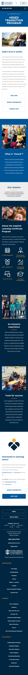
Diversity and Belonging (14, 617)
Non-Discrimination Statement (14, 631)
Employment (14, 546)
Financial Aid (14, 592)
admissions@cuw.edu (14, 543)
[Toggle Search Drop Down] (16, 3)
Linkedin (18, 527)
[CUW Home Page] (7, 3)
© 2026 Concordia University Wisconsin (14, 557)
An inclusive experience (14, 325)
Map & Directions (14, 624)
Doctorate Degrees (14, 649)
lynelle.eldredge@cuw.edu (10, 481)
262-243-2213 (18, 472)
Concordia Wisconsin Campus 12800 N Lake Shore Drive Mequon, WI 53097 (14, 533)
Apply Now (14, 95)
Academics (6, 637)
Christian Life (14, 614)
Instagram (20, 525)
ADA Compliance (14, 604)
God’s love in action (12, 52)
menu (23, 3)
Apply (14, 511)
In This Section (7, 8)
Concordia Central (14, 659)
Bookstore (14, 663)
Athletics (14, 607)
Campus (5, 598)
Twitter (13, 525)
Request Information (14, 102)
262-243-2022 (8, 484)
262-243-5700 (14, 539)
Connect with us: (13, 523)
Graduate (14, 575)
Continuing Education (14, 656)
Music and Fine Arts (14, 610)
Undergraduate (14, 572)
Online (14, 579)
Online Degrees (14, 652)
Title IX (14, 627)
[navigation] (14, 8)
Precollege (14, 568)
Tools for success (14, 395)
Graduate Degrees (14, 646)
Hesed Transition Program (14, 589)
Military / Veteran (14, 582)
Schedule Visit (14, 109)
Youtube (11, 527)
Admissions (6, 563)
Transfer (14, 585)
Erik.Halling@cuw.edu (6, 472)
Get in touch (14, 517)
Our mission (14, 187)
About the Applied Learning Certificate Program (12, 229)
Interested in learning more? (13, 458)
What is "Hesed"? (14, 154)
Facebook (6, 525)
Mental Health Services (14, 621)
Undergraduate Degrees (14, 642)
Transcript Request (14, 666)
